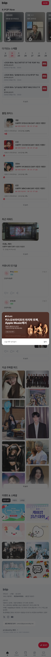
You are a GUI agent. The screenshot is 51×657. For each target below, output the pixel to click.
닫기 (45, 342)
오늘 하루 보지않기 (10, 342)
